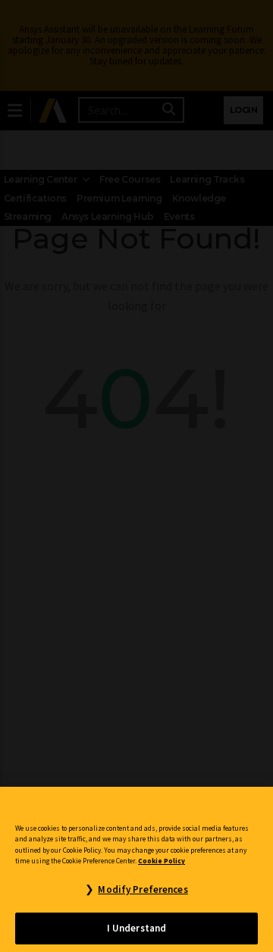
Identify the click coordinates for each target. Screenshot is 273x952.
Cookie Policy (161, 861)
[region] (136, 869)
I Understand (137, 928)
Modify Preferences (142, 889)
